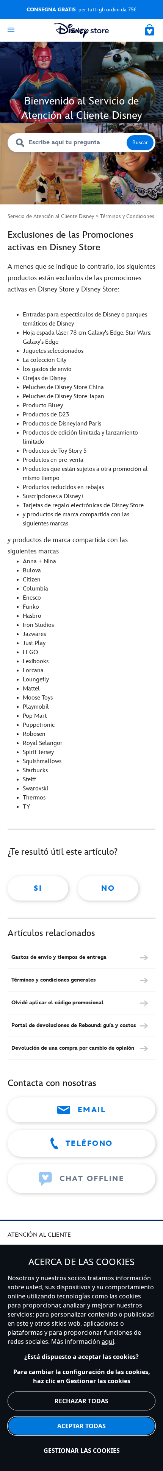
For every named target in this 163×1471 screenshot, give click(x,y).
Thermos (34, 797)
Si (38, 888)
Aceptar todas (81, 1426)
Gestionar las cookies (82, 1450)
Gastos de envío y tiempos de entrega (59, 957)
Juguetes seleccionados (53, 351)
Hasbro (32, 616)
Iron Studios (38, 625)
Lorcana (33, 670)
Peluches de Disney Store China (63, 387)
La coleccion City (44, 360)
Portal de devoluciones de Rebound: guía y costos (73, 1025)
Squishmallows (42, 761)
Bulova (32, 570)
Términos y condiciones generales (53, 980)
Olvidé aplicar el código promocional (57, 1002)
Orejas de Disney (44, 378)
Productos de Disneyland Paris (62, 423)
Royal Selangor (43, 743)
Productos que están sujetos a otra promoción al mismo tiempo (85, 474)
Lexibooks (36, 661)
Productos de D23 (46, 414)
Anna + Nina (39, 561)
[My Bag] (150, 29)
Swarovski (35, 788)
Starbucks (35, 770)
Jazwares (34, 634)
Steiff (29, 779)
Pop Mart (35, 716)
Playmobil (36, 707)
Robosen (36, 734)
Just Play (34, 643)
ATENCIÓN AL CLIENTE (39, 1235)
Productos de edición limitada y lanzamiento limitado (80, 437)
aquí (108, 1341)
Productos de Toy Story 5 (54, 451)
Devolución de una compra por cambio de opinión (72, 1048)
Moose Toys (38, 697)
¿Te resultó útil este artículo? (63, 852)
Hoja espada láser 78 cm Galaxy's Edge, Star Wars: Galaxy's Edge (87, 337)
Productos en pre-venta (53, 460)
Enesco (32, 597)
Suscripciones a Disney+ (54, 496)
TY (26, 806)
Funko (31, 607)
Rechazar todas (81, 1401)
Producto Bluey (43, 405)
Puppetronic (39, 725)
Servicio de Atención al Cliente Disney (51, 216)
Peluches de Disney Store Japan (63, 396)
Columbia (35, 588)
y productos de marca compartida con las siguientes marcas (76, 519)
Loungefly (36, 679)
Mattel (31, 688)
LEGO (30, 652)
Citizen (32, 579)
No (108, 888)
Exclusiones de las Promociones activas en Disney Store (70, 241)
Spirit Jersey (38, 752)
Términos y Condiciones (127, 216)
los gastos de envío (47, 369)
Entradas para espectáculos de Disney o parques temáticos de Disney (85, 319)
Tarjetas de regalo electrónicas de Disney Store (83, 505)
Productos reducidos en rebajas (63, 487)
